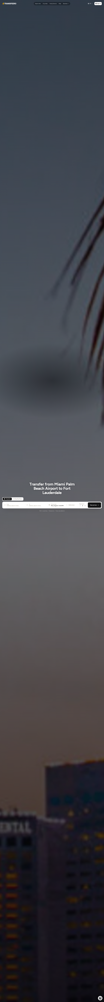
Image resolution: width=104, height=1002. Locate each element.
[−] (80, 506)
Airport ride (38, 3)
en (90, 3)
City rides (45, 3)
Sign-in (99, 3)
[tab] (7, 499)
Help (60, 3)
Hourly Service (53, 3)
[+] (85, 506)
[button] (56, 505)
